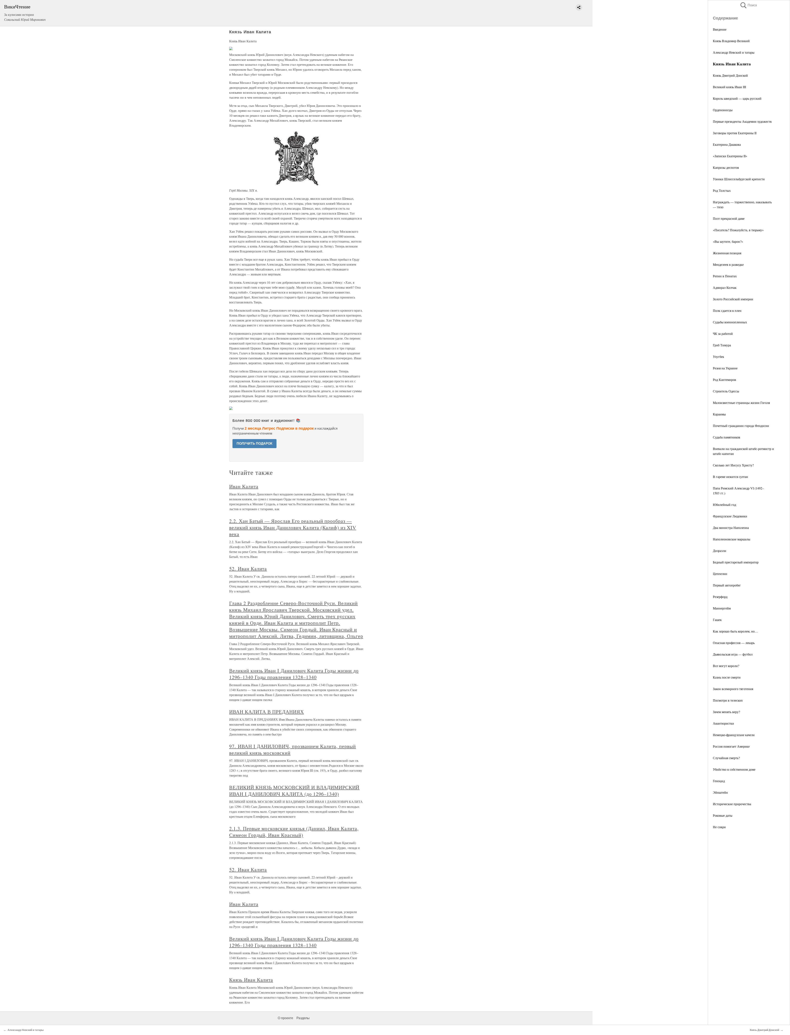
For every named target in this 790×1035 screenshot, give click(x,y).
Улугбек (718, 356)
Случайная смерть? (726, 758)
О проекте (285, 1018)
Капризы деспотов (726, 167)
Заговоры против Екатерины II (734, 133)
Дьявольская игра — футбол (733, 654)
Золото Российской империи (733, 299)
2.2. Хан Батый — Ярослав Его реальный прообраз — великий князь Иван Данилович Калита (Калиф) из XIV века (292, 527)
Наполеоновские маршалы (731, 539)
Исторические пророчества (732, 804)
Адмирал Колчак (725, 287)
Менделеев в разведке (728, 264)
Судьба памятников (726, 437)
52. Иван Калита (248, 568)
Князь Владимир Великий (731, 41)
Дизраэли (719, 550)
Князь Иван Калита (251, 979)
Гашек (717, 620)
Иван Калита (243, 486)
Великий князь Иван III (729, 87)
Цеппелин (720, 573)
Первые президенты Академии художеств (742, 121)
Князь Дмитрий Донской (730, 75)
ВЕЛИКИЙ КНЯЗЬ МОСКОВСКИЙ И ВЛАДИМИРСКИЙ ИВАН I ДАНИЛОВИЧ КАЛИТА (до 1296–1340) (294, 790)
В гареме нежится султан (730, 476)
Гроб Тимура (722, 345)
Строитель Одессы (726, 391)
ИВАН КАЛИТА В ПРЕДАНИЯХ (266, 711)
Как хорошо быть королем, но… (735, 631)
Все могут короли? (726, 666)
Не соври (719, 827)
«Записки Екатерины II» (730, 156)
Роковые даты (722, 815)
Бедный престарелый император (736, 562)
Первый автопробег (727, 585)
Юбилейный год (724, 504)
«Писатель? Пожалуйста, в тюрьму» (738, 230)
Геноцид (719, 781)
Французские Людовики (730, 516)
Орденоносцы (723, 110)
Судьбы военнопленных (730, 322)
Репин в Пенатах (725, 276)
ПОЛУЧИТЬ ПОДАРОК (254, 443)
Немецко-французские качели (734, 735)
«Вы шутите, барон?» (728, 241)
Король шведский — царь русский (737, 98)
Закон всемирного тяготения (733, 689)
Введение (719, 29)
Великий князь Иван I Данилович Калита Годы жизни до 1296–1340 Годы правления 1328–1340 (294, 673)
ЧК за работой (723, 333)
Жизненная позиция (727, 253)
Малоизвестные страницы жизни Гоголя (741, 402)
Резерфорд (720, 596)
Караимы (719, 414)
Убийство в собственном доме (734, 769)
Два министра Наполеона (731, 527)
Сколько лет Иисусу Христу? (733, 465)
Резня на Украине (725, 368)
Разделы (303, 1018)
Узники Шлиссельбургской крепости (739, 179)
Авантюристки (723, 723)
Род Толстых (722, 190)
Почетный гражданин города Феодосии (741, 425)
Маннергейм (722, 608)
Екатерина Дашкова (727, 144)
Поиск (748, 5)
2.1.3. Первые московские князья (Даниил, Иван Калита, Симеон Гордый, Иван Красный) (294, 831)
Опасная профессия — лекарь (734, 643)
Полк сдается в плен (727, 310)
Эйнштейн (720, 792)
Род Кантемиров (724, 379)
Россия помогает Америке (731, 746)
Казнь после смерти (727, 677)
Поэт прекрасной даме (729, 218)
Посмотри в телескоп (728, 700)
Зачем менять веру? (726, 712)
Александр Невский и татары (733, 52)
